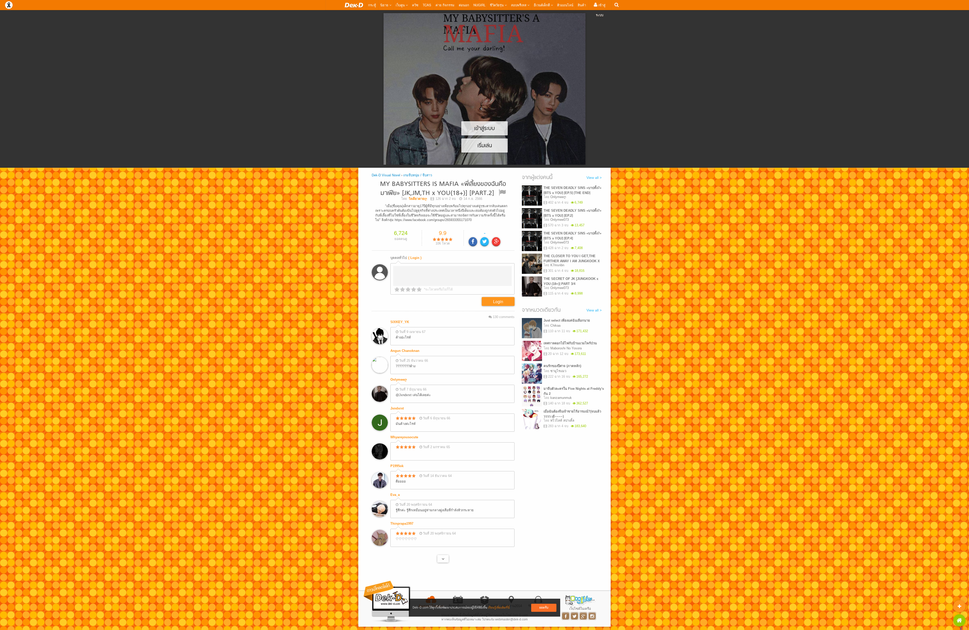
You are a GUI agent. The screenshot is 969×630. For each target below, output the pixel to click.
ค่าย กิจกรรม (445, 5)
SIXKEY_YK (399, 322)
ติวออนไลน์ (565, 5)
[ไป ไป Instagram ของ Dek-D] (592, 616)
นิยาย (384, 5)
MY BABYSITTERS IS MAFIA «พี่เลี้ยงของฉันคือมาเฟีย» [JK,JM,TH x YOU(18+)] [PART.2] (443, 188)
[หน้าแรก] (354, 5)
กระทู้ (372, 5)
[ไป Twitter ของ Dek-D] (574, 616)
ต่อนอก (464, 5)
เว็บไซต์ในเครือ (580, 608)
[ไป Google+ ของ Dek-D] (583, 616)
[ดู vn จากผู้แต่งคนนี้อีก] (443, 559)
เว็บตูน (401, 5)
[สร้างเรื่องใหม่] (959, 606)
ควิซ (415, 5)
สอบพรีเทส (519, 5)
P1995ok (396, 466)
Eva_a (395, 495)
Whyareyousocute (404, 437)
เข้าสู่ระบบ (600, 10)
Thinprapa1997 (401, 523)
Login (498, 301)
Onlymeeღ (398, 379)
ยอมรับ (543, 608)
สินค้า (582, 5)
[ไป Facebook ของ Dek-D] (565, 616)
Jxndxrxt (397, 408)
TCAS (427, 5)
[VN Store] (959, 620)
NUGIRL (479, 5)
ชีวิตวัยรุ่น (497, 5)
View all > (594, 178)
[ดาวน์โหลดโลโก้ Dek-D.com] (387, 601)
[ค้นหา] (616, 5)
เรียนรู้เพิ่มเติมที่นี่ (499, 608)
